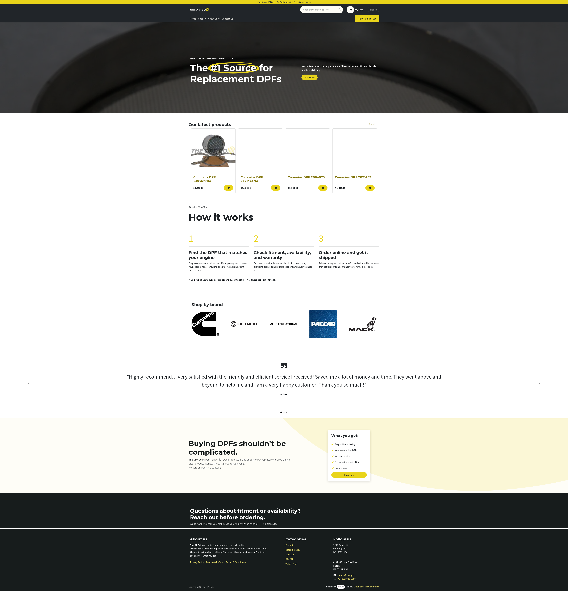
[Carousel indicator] (281, 412)
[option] (284, 160)
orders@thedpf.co (347, 575)
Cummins (290, 545)
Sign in (373, 9)
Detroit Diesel (292, 549)
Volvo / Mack (291, 563)
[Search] (339, 9)
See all (372, 123)
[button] (228, 188)
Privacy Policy (197, 562)
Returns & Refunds (215, 562)
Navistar (289, 554)
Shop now (309, 77)
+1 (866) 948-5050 (347, 578)
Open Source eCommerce (366, 586)
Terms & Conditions (236, 562)
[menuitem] (193, 19)
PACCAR (289, 559)
